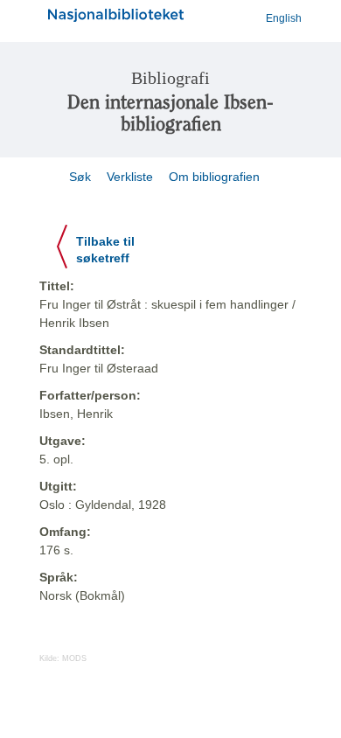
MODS (74, 658)
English (284, 18)
